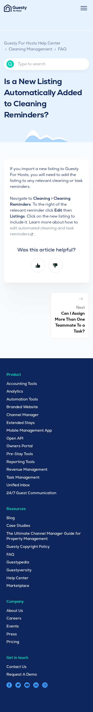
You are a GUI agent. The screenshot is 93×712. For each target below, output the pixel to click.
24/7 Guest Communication (31, 492)
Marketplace (17, 585)
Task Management (22, 477)
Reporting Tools (20, 461)
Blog (10, 517)
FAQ (62, 49)
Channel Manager (22, 414)
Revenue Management (26, 469)
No (55, 265)
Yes (38, 265)
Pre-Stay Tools (19, 453)
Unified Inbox (18, 485)
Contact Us (16, 666)
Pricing (12, 641)
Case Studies (18, 525)
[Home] (15, 8)
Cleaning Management (30, 49)
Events (12, 626)
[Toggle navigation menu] (84, 8)
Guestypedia (17, 562)
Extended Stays (20, 422)
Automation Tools (22, 399)
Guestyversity (18, 570)
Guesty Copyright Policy (28, 546)
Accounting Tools (21, 383)
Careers (13, 618)
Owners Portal (19, 446)
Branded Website (22, 406)
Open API (14, 438)
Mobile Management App (29, 430)
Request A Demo (21, 674)
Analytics (14, 391)
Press (11, 634)
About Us (14, 610)
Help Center (17, 578)
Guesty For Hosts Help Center (32, 43)
